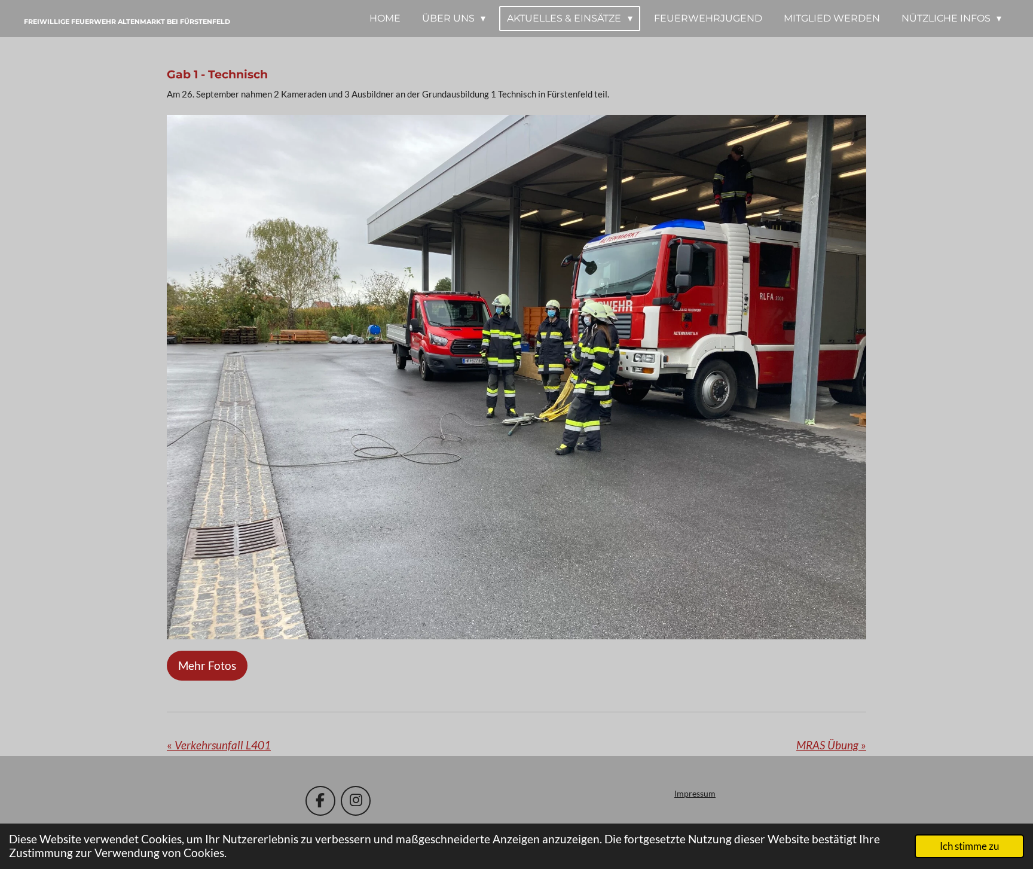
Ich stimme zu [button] (969, 846)
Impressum (695, 793)
